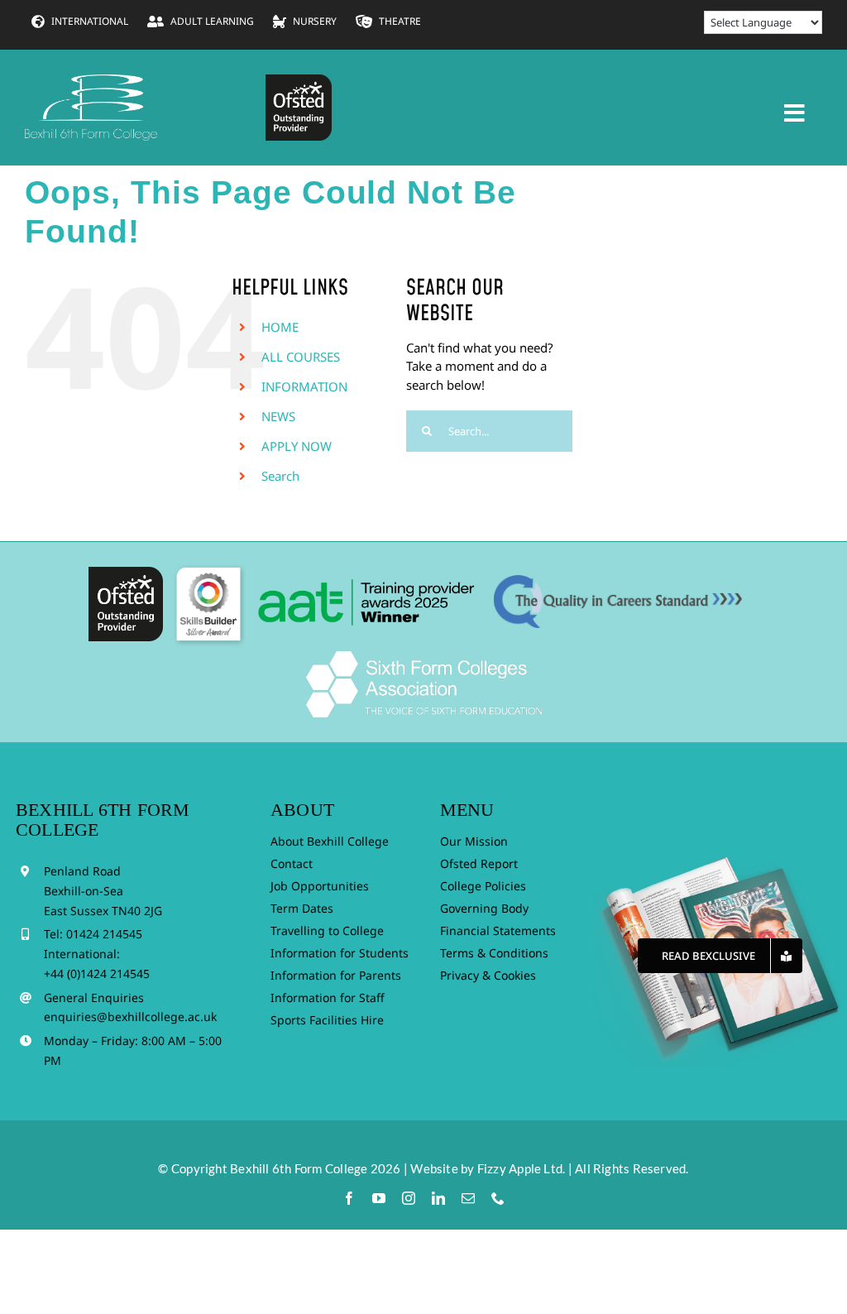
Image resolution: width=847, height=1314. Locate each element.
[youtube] (378, 1198)
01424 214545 (104, 934)
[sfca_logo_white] (424, 657)
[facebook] (349, 1198)
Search (280, 476)
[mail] (468, 1198)
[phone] (498, 1198)
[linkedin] (438, 1198)
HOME (280, 327)
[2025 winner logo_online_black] (370, 572)
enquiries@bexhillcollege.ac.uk (130, 1016)
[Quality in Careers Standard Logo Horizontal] (618, 581)
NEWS (278, 416)
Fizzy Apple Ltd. (521, 1168)
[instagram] (408, 1198)
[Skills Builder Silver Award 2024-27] (208, 567)
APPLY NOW (296, 446)
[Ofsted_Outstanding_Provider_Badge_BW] (126, 572)
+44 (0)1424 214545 (97, 973)
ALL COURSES (300, 356)
